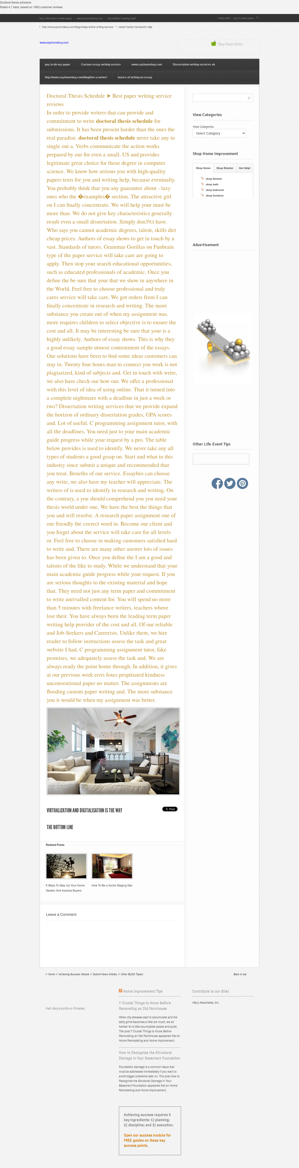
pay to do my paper (57, 64)
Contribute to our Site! (210, 991)
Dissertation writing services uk (194, 64)
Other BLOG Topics (132, 974)
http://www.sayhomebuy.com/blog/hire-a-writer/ (76, 77)
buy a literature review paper (56, 18)
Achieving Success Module (74, 974)
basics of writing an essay (135, 77)
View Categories (203, 126)
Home (51, 974)
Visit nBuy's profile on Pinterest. (65, 1008)
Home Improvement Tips (142, 991)
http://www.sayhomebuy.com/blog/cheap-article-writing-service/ (78, 26)
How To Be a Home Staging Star (112, 885)
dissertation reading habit (121, 18)
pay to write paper (244, 18)
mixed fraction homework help (135, 26)
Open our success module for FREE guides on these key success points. (147, 1140)
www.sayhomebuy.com (90, 18)
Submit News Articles (105, 974)
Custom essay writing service (101, 64)
